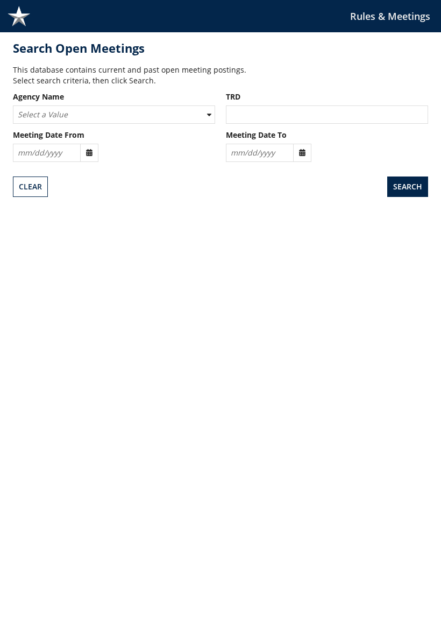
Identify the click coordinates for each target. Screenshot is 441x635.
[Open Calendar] (89, 153)
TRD (233, 97)
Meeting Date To (256, 135)
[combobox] (114, 114)
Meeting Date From (48, 135)
